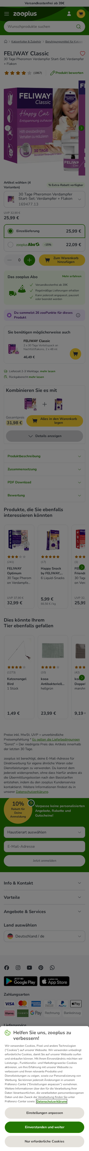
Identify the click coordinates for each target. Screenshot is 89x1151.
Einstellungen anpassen (44, 1113)
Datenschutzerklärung (52, 1101)
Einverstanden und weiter (44, 1127)
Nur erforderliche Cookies (44, 1141)
